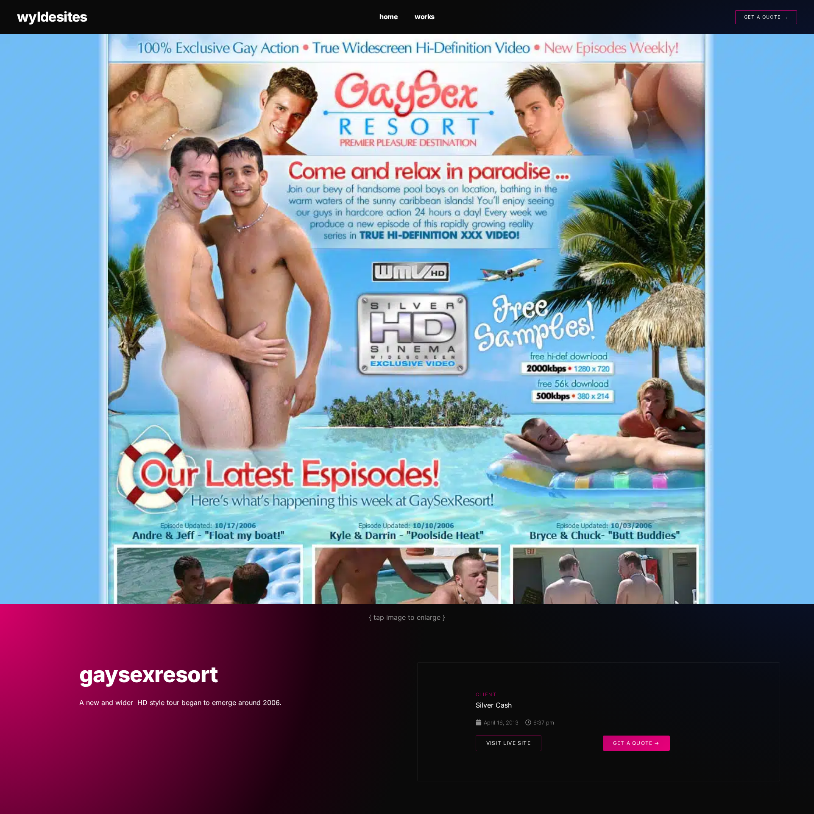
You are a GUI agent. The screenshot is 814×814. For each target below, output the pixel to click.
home (388, 16)
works (425, 16)
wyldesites (52, 16)
